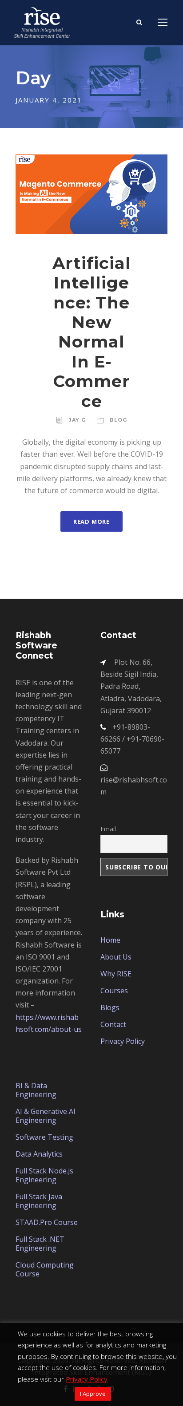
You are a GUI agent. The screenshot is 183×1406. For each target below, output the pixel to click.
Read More (91, 521)
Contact (113, 1024)
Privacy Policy (122, 1041)
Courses (114, 990)
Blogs (109, 1007)
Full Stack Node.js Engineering (44, 1175)
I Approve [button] (93, 1394)
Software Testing (44, 1137)
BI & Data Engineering (36, 1090)
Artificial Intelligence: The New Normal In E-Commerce (91, 332)
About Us (115, 957)
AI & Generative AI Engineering (46, 1115)
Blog (118, 420)
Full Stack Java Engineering (39, 1201)
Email (108, 829)
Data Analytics (39, 1154)
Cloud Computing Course (45, 1269)
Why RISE (115, 974)
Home (110, 940)
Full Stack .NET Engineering (40, 1243)
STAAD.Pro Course (47, 1222)
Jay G (77, 420)
